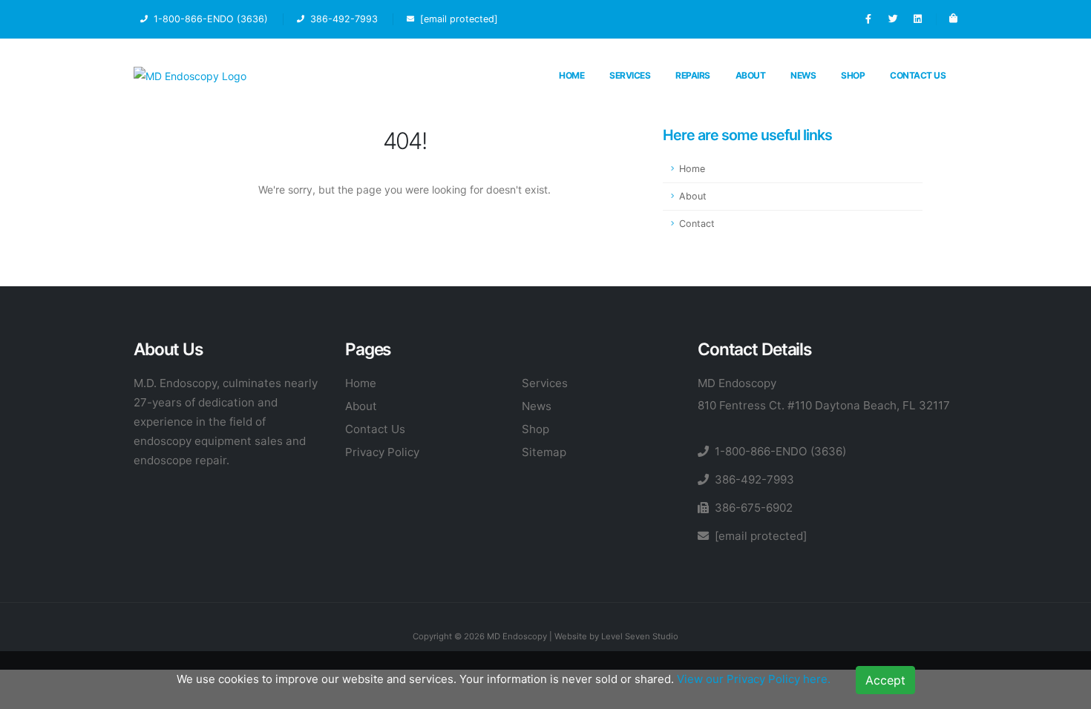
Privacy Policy (382, 452)
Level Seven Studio (639, 636)
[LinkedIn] (917, 19)
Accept (885, 680)
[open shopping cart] (953, 19)
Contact (697, 223)
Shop (853, 75)
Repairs (692, 75)
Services (629, 75)
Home (571, 75)
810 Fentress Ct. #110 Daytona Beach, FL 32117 (824, 405)
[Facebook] (868, 19)
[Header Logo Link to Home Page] (190, 75)
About (750, 75)
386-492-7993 (754, 479)
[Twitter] (892, 19)
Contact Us (918, 75)
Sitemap (544, 452)
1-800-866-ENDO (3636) (780, 451)
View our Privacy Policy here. (753, 679)
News (803, 75)
